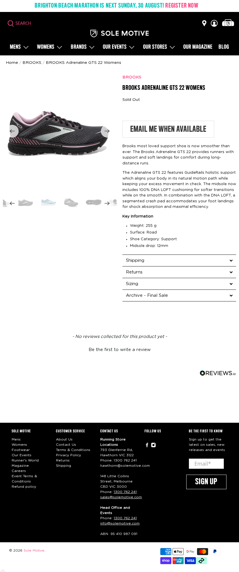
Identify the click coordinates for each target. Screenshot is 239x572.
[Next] (107, 131)
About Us (64, 439)
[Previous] (12, 131)
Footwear (21, 450)
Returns (63, 460)
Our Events (21, 455)
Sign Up (206, 482)
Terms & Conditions (73, 450)
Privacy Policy (68, 455)
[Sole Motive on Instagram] (153, 446)
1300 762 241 (125, 460)
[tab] (179, 260)
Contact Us (66, 444)
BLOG (224, 47)
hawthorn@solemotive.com (125, 465)
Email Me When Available (168, 129)
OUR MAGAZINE (197, 47)
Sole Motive (34, 550)
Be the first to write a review (120, 350)
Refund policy (24, 486)
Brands (79, 47)
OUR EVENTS (115, 47)
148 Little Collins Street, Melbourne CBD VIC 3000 (116, 481)
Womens (46, 47)
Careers (19, 471)
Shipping (63, 465)
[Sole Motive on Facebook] (147, 446)
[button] (119, 349)
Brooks (31, 63)
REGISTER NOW (181, 6)
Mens (15, 47)
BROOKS (131, 77)
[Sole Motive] (119, 33)
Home (12, 63)
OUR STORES (155, 47)
